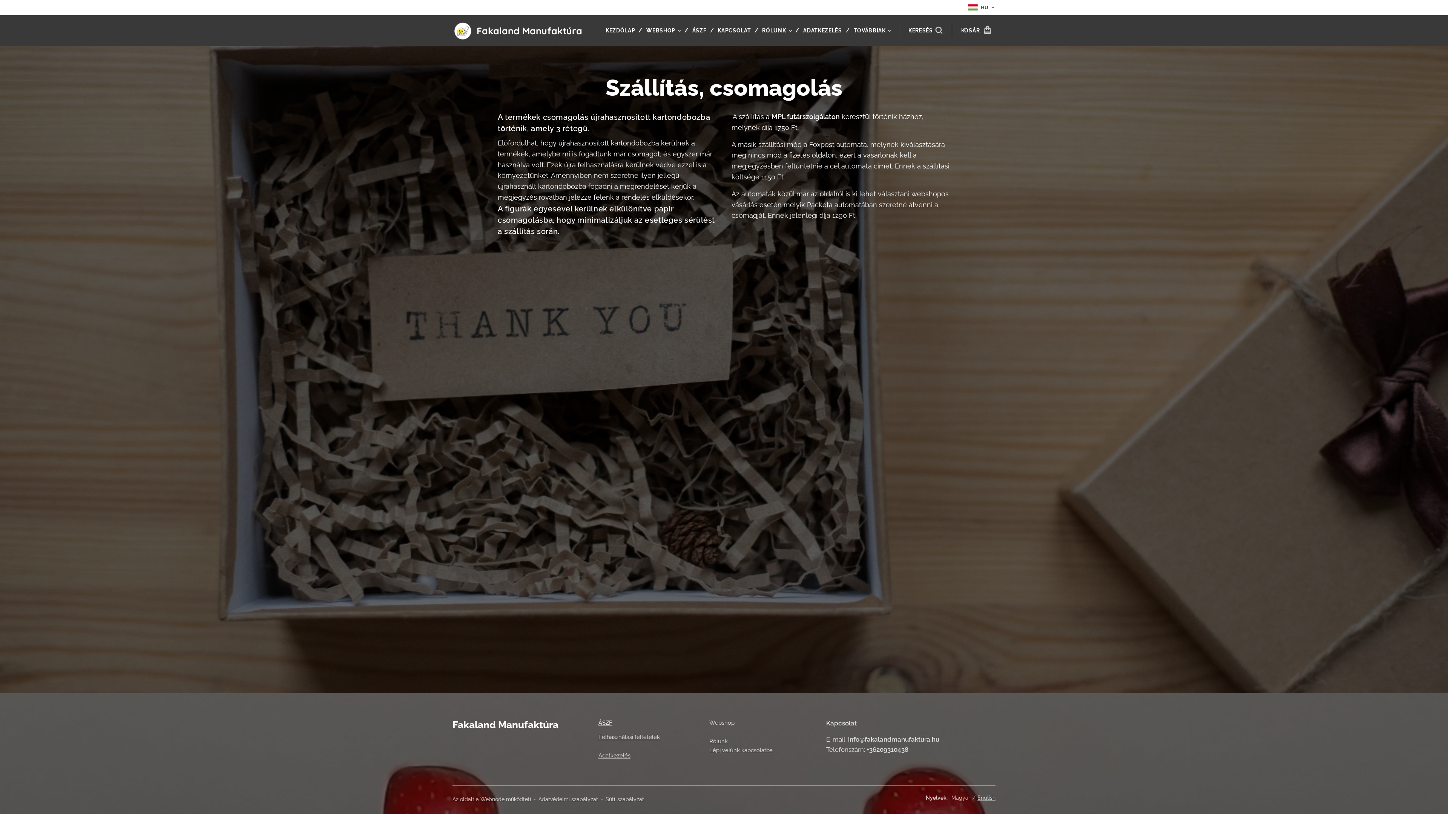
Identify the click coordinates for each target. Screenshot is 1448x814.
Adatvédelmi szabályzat (568, 799)
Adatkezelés (614, 755)
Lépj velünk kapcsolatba (741, 750)
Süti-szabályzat (625, 799)
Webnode (492, 799)
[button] (925, 30)
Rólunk (718, 741)
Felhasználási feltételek (629, 737)
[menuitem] (623, 30)
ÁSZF (605, 722)
